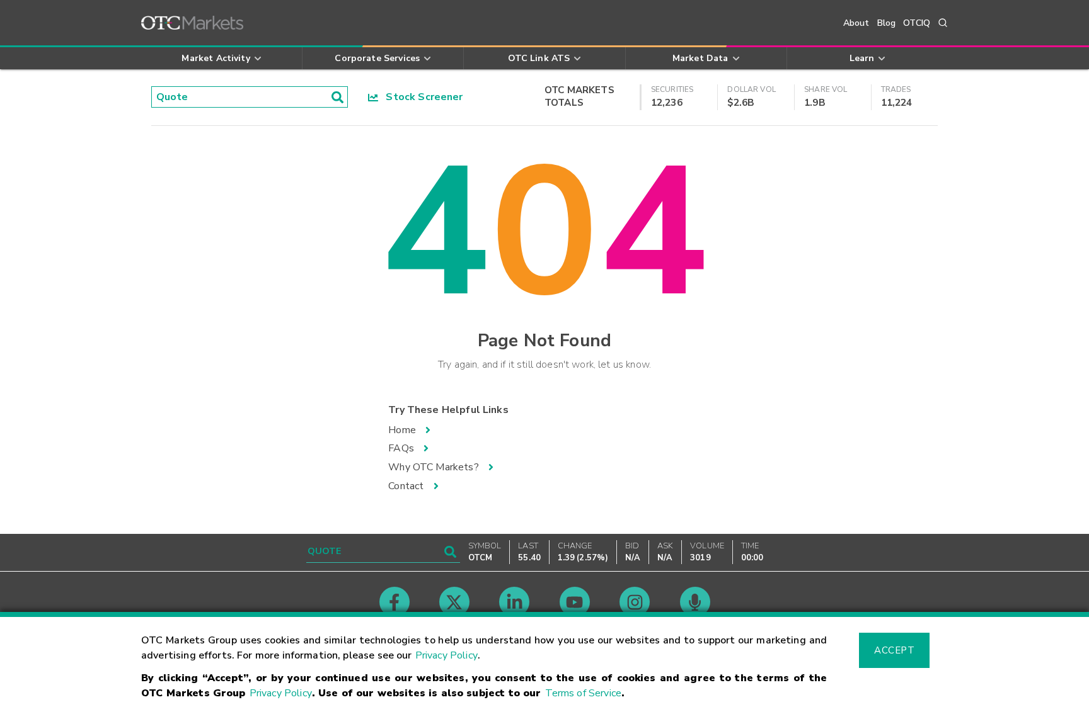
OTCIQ (916, 23)
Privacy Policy (446, 655)
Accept (894, 650)
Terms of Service (583, 693)
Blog (886, 23)
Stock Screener (420, 97)
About (856, 23)
